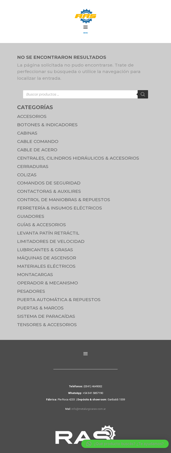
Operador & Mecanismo (47, 282)
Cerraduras (32, 166)
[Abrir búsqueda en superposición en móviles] (85, 94)
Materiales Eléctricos (46, 266)
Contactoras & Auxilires (49, 191)
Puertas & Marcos (40, 307)
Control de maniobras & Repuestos (63, 199)
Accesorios (32, 116)
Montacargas (35, 274)
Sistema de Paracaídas (46, 316)
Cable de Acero (37, 149)
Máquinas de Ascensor (46, 257)
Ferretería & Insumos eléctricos (59, 208)
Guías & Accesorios (41, 224)
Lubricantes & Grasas (45, 249)
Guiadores (30, 216)
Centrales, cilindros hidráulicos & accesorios (78, 158)
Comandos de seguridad (48, 182)
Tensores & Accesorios (47, 324)
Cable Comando (37, 141)
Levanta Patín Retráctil (48, 233)
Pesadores (31, 291)
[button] (125, 444)
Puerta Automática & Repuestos (59, 299)
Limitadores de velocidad (50, 241)
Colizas (26, 174)
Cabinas (27, 133)
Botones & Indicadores (47, 124)
